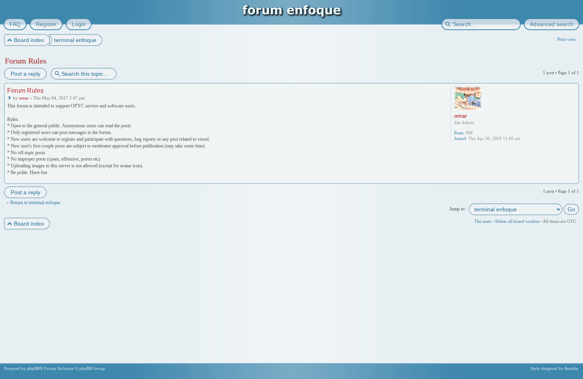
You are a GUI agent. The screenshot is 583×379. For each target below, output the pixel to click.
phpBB (33, 368)
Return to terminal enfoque (35, 202)
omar (24, 98)
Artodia (571, 368)
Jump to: (457, 209)
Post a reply (25, 74)
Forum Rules (25, 60)
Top (573, 178)
